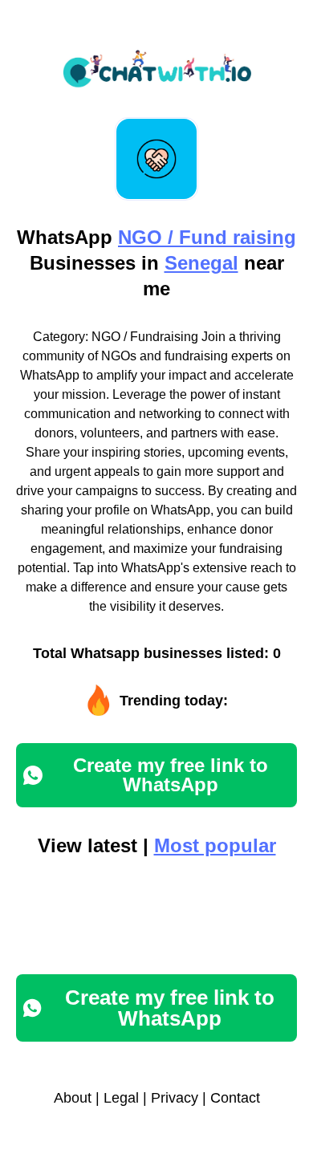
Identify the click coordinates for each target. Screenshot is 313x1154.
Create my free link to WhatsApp (170, 774)
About (72, 1098)
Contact (235, 1098)
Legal (121, 1098)
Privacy (174, 1098)
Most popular (215, 845)
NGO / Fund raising (207, 237)
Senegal (201, 263)
